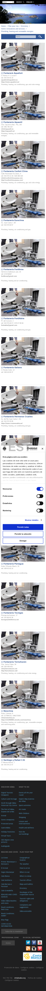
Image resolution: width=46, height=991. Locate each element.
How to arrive (25, 868)
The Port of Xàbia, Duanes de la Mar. (8, 810)
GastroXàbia (5, 828)
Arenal (3, 815)
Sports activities (25, 805)
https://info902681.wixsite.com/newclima (16, 720)
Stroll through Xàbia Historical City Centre (9, 804)
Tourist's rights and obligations (27, 899)
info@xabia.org (19, 978)
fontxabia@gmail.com (9, 325)
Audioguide (5, 846)
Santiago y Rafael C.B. (14, 760)
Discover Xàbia (8, 787)
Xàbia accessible (26, 911)
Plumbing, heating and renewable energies (17, 31)
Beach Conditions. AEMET (8, 914)
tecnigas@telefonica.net (10, 619)
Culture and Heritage (9, 799)
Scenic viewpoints (7, 820)
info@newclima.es (8, 718)
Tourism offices (25, 880)
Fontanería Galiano (13, 368)
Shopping (22, 817)
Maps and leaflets (26, 884)
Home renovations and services (13, 29)
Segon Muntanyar (7, 872)
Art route (22, 809)
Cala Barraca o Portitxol (6, 885)
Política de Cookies (35, 978)
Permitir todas (23, 527)
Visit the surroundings (24, 833)
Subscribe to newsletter (14, 931)
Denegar (23, 541)
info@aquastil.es (7, 129)
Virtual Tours (6, 836)
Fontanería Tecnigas (13, 613)
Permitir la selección (23, 534)
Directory (24, 26)
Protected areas (7, 823)
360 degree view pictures (7, 841)
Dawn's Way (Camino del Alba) (26, 800)
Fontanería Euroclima (14, 220)
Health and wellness (26, 828)
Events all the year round (26, 793)
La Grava (4, 858)
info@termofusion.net (9, 669)
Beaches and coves (9, 852)
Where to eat (24, 872)
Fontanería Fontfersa (13, 269)
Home (3, 26)
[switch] (40, 496)
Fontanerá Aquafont (13, 73)
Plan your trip (13, 26)
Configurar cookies (27, 967)
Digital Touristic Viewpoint (7, 793)
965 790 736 (7, 978)
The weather (24, 864)
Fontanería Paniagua (13, 564)
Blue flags (4, 920)
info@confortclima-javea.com (12, 178)
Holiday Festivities (8, 832)
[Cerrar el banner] (42, 449)
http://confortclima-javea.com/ (12, 180)
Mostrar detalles (32, 520)
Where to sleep (25, 876)
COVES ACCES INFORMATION (6, 925)
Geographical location (24, 859)
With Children (24, 813)
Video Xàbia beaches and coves (8, 902)
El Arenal (4, 868)
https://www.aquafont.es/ (10, 82)
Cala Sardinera (6, 880)
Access (8, 943)
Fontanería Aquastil (13, 122)
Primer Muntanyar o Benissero (8, 863)
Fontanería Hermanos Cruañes (18, 417)
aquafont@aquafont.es (9, 80)
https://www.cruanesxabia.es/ (12, 423)
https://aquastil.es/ (8, 131)
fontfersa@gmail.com (9, 276)
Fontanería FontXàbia (14, 318)
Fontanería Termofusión (15, 662)
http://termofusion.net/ (9, 671)
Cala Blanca (5, 876)
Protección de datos (11, 967)
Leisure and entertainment (24, 822)
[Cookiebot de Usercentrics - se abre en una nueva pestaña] (28, 448)
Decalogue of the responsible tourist (27, 893)
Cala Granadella (7, 890)
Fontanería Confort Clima (16, 171)
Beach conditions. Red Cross (7, 908)
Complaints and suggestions (25, 906)
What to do (24, 787)
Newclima (8, 711)
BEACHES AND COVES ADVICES (9, 895)
